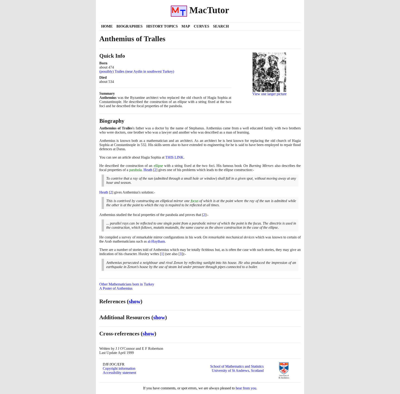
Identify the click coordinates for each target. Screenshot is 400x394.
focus (194, 201)
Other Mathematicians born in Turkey (126, 284)
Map (185, 26)
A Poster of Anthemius (115, 288)
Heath (148, 170)
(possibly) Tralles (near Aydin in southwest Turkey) (136, 71)
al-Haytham (156, 241)
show (135, 301)
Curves (201, 26)
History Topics (162, 26)
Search (221, 26)
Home (107, 26)
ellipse (158, 166)
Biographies (129, 26)
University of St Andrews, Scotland (238, 370)
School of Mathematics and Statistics (237, 366)
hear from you (246, 388)
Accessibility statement (119, 373)
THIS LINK (174, 157)
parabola (135, 170)
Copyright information (119, 368)
